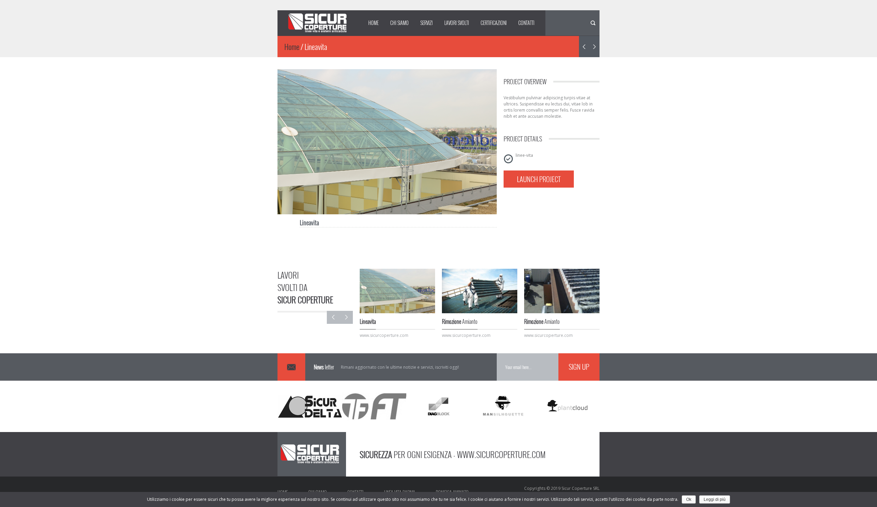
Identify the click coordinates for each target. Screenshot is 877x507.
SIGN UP (579, 367)
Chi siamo (399, 22)
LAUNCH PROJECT (538, 179)
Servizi (426, 22)
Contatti (526, 22)
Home (373, 22)
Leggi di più (715, 499)
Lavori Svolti (456, 22)
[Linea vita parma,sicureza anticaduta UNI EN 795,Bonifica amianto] (318, 23)
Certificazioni (494, 22)
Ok (688, 499)
